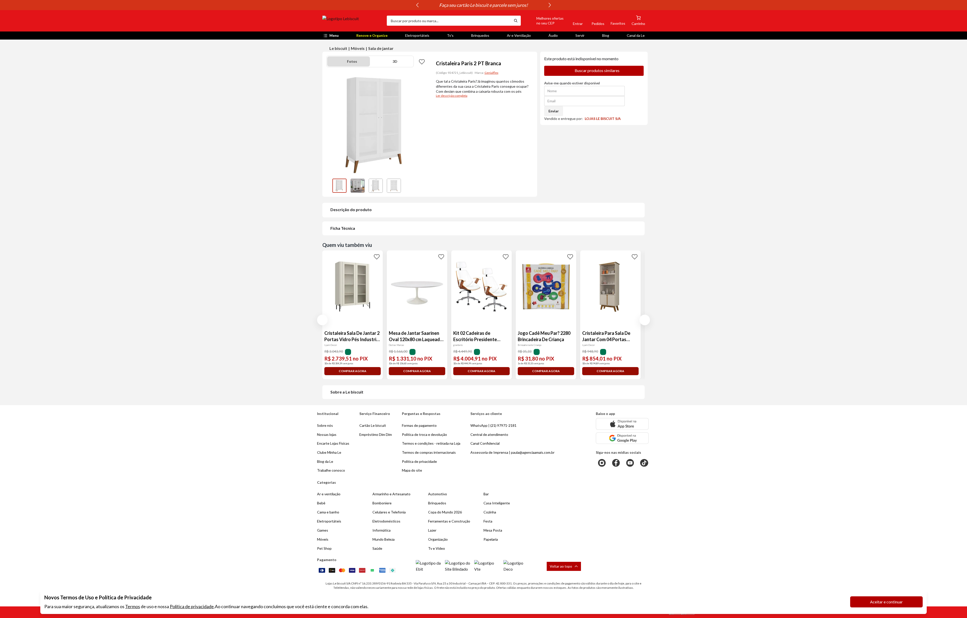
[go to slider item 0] (339, 186)
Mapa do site (412, 470)
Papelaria (491, 539)
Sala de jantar (381, 48)
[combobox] (449, 21)
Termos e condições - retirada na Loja (431, 443)
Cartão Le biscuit (372, 425)
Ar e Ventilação (519, 35)
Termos (132, 606)
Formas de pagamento (419, 425)
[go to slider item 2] (376, 186)
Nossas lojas (326, 434)
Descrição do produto (351, 209)
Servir (579, 35)
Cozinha (490, 512)
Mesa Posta (493, 530)
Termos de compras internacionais (429, 452)
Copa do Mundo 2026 (445, 512)
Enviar (553, 111)
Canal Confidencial (485, 443)
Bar (486, 494)
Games (322, 530)
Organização (438, 539)
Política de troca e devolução (424, 434)
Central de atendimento (489, 434)
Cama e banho (328, 512)
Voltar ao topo (561, 566)
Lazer (432, 530)
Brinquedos (480, 35)
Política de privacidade (192, 606)
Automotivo (437, 494)
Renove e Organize (372, 35)
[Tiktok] (644, 463)
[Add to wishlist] (422, 61)
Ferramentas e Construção (449, 521)
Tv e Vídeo (436, 548)
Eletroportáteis (417, 35)
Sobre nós (325, 425)
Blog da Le (325, 461)
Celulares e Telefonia (389, 512)
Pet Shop (324, 548)
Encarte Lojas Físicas (333, 443)
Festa (488, 521)
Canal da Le (636, 35)
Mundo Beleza (383, 539)
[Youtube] (630, 463)
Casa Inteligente (497, 503)
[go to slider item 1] (358, 186)
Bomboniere (382, 503)
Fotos (352, 61)
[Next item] (550, 5)
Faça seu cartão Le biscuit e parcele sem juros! (483, 5)
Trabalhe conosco (331, 470)
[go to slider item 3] (394, 186)
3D (395, 61)
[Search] (516, 21)
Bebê (321, 503)
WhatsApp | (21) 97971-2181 (493, 425)
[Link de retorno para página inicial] (352, 21)
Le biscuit (338, 48)
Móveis (358, 48)
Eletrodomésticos (386, 521)
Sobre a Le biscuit (346, 391)
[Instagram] (602, 463)
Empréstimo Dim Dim (375, 434)
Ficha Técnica (342, 228)
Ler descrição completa (451, 95)
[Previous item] (417, 5)
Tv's (450, 35)
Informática (381, 530)
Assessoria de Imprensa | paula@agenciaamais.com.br (512, 452)
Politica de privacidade (419, 461)
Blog (605, 35)
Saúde (377, 548)
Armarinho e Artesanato (391, 494)
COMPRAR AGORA (352, 371)
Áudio (553, 35)
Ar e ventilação (328, 494)
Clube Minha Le (329, 452)
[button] (544, 20)
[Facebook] (616, 463)
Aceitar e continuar (886, 601)
